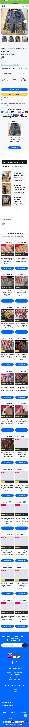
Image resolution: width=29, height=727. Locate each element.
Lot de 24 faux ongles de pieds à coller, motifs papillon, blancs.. (21, 586)
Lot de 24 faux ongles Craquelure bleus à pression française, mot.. (21, 389)
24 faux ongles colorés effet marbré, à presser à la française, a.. (22, 455)
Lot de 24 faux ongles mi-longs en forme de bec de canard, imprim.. (7, 488)
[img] (6, 166)
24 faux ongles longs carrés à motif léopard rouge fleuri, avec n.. (21, 553)
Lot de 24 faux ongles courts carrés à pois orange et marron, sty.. (21, 260)
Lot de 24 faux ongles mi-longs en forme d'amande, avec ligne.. (21, 422)
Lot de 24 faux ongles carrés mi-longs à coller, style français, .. (7, 553)
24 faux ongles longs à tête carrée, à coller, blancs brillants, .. (7, 293)
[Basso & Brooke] (3, 6)
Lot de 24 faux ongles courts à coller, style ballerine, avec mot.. (7, 585)
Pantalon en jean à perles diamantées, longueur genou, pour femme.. (14, 140)
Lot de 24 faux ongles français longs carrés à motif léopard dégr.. (7, 421)
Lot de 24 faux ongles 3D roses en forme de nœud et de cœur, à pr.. (21, 488)
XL (11, 64)
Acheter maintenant (14, 94)
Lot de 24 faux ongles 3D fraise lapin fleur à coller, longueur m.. (7, 617)
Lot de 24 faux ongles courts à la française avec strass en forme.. (21, 618)
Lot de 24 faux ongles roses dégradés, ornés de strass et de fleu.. (7, 455)
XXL (14, 64)
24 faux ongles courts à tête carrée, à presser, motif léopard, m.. (7, 260)
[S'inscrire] (25, 645)
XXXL (18, 64)
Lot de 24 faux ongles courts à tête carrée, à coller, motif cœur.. (21, 325)
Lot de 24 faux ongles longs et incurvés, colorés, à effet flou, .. (7, 325)
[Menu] (27, 6)
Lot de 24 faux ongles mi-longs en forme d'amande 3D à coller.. (21, 357)
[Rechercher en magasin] (23, 6)
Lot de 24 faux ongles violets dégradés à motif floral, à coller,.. (7, 389)
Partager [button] (5, 97)
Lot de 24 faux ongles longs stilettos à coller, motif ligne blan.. (7, 520)
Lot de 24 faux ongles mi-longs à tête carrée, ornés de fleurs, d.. (21, 293)
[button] (1, 2)
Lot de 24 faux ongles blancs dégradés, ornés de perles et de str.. (21, 520)
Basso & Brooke (16, 718)
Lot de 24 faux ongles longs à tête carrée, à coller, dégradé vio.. (7, 356)
